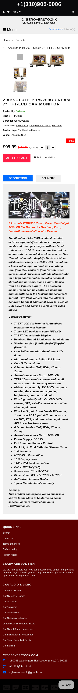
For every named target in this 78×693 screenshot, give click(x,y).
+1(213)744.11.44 (20, 666)
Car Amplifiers (10, 607)
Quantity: (33, 147)
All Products (22, 125)
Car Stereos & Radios (14, 596)
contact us (8, 538)
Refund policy (10, 549)
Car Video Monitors (13, 590)
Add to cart (16, 158)
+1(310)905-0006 (39, 4)
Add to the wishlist (45, 157)
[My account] (4, 12)
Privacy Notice (10, 555)
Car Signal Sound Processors (18, 629)
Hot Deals (57, 125)
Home (6, 40)
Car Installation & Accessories (18, 634)
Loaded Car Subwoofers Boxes (19, 623)
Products (20, 40)
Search (6, 533)
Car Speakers (10, 601)
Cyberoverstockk (39, 21)
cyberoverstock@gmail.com (26, 672)
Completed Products (40, 125)
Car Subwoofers (11, 612)
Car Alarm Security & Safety (17, 640)
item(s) (63, 29)
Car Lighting (9, 645)
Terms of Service (11, 544)
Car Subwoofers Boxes (15, 618)
